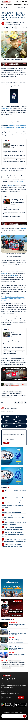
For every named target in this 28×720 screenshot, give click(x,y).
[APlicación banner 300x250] (12, 607)
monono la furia (5, 395)
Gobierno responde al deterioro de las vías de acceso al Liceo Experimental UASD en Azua (13, 347)
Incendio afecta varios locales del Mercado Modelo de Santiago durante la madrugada (12, 505)
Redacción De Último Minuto (12, 22)
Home (2, 7)
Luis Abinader (16, 666)
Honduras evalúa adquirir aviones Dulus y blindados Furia (17, 145)
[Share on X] (4, 27)
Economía (22, 664)
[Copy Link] (10, 27)
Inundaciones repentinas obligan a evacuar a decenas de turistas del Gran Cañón (12, 342)
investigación (4, 273)
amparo (6, 134)
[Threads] (20, 426)
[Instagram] (7, 421)
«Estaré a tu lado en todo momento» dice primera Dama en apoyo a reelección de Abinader (13, 298)
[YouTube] (7, 679)
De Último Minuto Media (6, 108)
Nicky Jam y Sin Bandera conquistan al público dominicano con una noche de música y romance (14, 493)
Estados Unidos (18, 391)
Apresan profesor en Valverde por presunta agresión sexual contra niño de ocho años (13, 534)
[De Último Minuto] (6, 1)
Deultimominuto (10, 391)
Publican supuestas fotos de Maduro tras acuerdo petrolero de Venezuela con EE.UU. (13, 517)
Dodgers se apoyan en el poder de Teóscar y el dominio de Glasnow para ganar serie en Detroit (14, 161)
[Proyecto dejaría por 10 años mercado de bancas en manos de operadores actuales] (6, 201)
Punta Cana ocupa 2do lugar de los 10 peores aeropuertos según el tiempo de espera (13, 127)
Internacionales (13, 622)
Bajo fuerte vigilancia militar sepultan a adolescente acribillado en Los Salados (17, 633)
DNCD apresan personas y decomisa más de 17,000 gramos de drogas (17, 334)
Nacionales (3, 10)
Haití (11, 393)
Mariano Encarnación (18, 181)
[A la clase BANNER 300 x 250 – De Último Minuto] (12, 456)
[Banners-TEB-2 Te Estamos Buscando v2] (14, 384)
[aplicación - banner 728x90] (14, 64)
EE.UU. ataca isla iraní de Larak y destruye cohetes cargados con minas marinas (17, 626)
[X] (20, 417)
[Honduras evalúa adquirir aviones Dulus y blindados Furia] (6, 145)
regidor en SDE (22, 395)
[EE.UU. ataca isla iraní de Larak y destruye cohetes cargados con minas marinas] (4, 625)
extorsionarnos (4, 120)
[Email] (7, 27)
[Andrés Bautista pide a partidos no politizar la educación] (4, 655)
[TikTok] (12, 679)
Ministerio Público (17, 393)
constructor (11, 185)
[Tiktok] (7, 426)
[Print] (12, 27)
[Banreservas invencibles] (12, 588)
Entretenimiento (21, 662)
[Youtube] (20, 421)
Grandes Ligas (5, 393)
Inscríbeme (6, 442)
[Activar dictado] (21, 716)
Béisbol (21, 666)
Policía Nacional (14, 395)
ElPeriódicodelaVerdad (6, 664)
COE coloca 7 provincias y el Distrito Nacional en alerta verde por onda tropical (17, 648)
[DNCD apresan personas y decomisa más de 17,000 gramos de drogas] (6, 334)
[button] (17, 1)
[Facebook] (7, 417)
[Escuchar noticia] (15, 27)
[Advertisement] (14, 558)
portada (10, 666)
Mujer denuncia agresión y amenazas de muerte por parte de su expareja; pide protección (17, 641)
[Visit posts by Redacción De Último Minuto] (2, 23)
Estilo (18, 664)
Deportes (13, 664)
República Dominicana (6, 397)
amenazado (23, 228)
